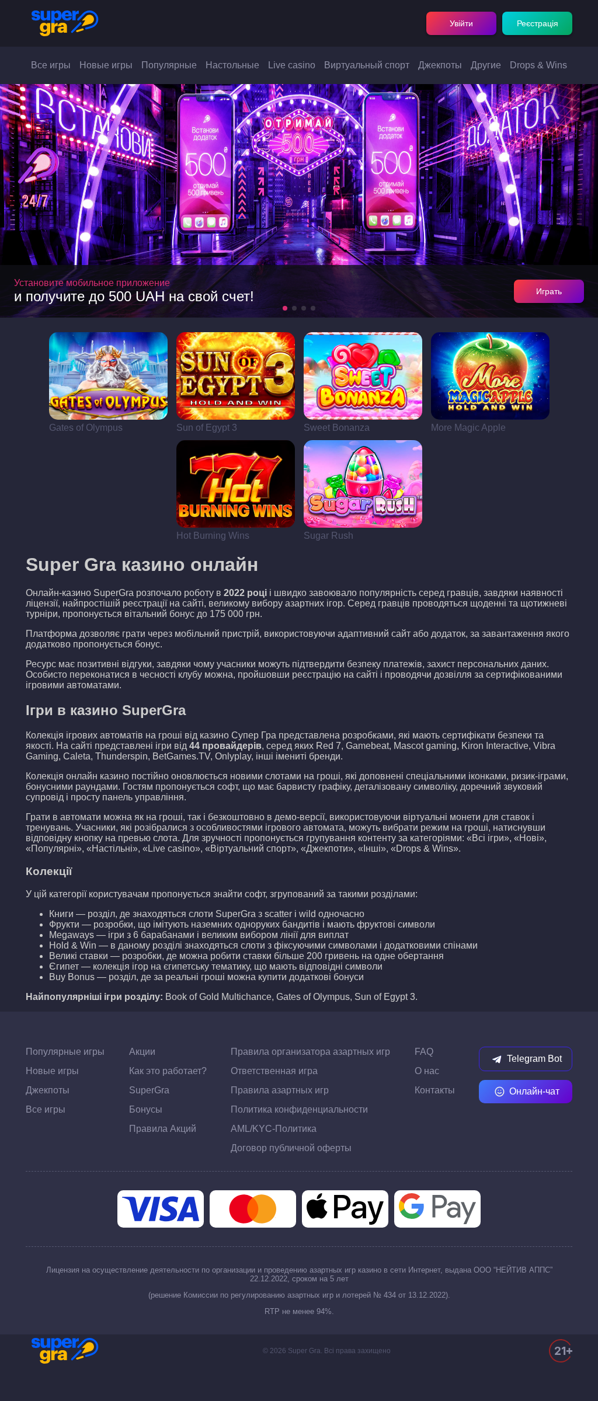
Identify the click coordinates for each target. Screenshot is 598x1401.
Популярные (169, 65)
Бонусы (145, 1109)
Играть (549, 291)
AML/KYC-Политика (274, 1129)
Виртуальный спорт (366, 65)
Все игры (51, 65)
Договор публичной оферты (291, 1148)
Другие (486, 65)
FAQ (424, 1052)
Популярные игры (65, 1052)
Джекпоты (440, 65)
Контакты (435, 1090)
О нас (427, 1071)
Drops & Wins (538, 65)
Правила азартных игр (280, 1090)
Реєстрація (537, 23)
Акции (142, 1052)
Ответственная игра (274, 1071)
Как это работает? (168, 1071)
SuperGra (149, 1090)
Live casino (291, 65)
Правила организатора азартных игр (310, 1052)
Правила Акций (162, 1129)
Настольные (232, 65)
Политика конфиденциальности (299, 1109)
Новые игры (106, 65)
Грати (108, 376)
